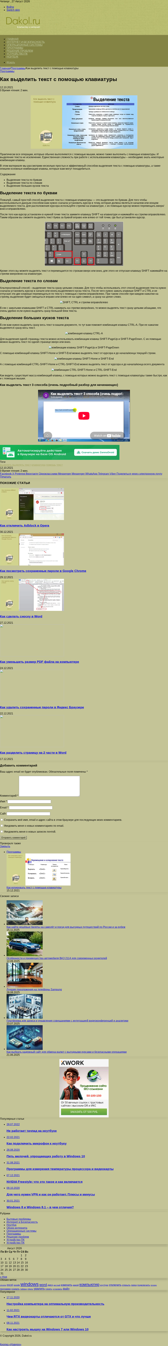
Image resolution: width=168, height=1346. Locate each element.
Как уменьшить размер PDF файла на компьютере (39, 661)
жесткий (56, 1285)
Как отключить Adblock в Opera (24, 525)
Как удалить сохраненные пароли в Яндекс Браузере (42, 707)
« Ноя (3, 1276)
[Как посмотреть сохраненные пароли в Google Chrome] (32, 564)
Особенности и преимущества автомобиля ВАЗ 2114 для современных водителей (57, 958)
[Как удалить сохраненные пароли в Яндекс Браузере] (32, 700)
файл (66, 1288)
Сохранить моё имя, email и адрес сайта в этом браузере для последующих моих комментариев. (63, 819)
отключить (115, 1284)
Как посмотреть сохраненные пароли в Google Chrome (43, 571)
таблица (23, 1289)
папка (134, 1285)
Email (4, 807)
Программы (15, 48)
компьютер (89, 1284)
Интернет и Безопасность (26, 42)
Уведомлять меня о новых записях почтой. (30, 831)
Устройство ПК (17, 53)
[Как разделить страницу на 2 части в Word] (32, 746)
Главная (5, 68)
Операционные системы (24, 45)
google (17, 1285)
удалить (39, 1288)
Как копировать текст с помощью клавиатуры (34, 887)
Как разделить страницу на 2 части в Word (33, 752)
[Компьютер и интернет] (26, 33)
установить (57, 1289)
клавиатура (38, 464)
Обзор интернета (17, 1228)
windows (30, 1284)
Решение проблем (20, 50)
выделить (6, 464)
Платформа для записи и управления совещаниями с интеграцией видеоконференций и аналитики (67, 1020)
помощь (51, 464)
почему (154, 1285)
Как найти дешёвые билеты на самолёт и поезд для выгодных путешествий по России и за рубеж (66, 927)
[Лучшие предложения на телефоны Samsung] (25, 986)
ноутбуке (104, 1285)
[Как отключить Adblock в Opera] (32, 519)
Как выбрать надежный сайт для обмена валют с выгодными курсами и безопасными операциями (67, 1052)
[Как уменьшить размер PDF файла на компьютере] (32, 655)
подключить (143, 1285)
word (43, 1285)
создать (15, 1289)
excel (10, 1284)
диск (50, 1285)
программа (5, 1289)
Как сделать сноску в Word (21, 616)
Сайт (3, 813)
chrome (3, 1285)
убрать (30, 1289)
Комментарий (9, 795)
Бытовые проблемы (19, 1219)
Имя (3, 801)
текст (59, 464)
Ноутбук (12, 56)
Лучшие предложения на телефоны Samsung (34, 989)
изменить (66, 1284)
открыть (126, 1285)
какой (76, 1285)
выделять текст (21, 464)
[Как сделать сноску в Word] (32, 610)
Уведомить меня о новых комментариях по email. (34, 825)
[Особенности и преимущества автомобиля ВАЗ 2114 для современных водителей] (25, 955)
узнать (48, 1289)
